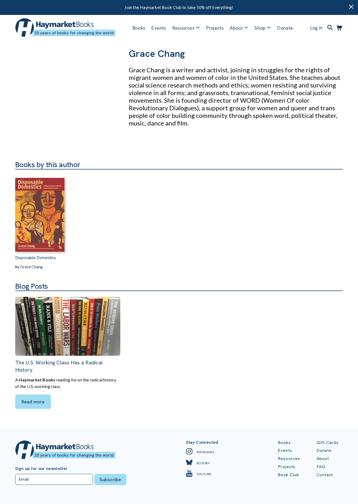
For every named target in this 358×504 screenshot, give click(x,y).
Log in (316, 28)
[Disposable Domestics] (39, 210)
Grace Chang (31, 266)
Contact (325, 475)
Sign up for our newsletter (41, 469)
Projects (215, 28)
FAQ (321, 466)
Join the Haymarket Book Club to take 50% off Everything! (178, 7)
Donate (285, 28)
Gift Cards (328, 442)
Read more (33, 402)
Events (158, 28)
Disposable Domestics (35, 257)
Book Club (288, 475)
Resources (183, 28)
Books (139, 28)
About (323, 458)
